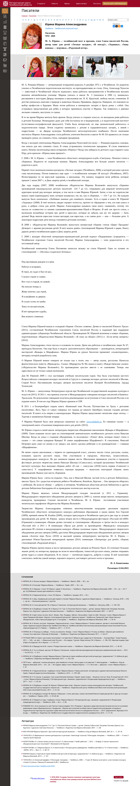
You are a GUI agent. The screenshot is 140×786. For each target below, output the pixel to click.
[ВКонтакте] (114, 26)
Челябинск (49, 28)
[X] (116, 26)
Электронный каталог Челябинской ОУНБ (39, 766)
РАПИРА (4, 101)
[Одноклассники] (119, 26)
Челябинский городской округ (66, 28)
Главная (24, 16)
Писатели (32, 16)
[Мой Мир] (122, 26)
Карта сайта (6, 76)
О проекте (41, 3)
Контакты (97, 3)
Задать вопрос (81, 3)
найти (9, 80)
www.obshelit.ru (94, 421)
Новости (55, 3)
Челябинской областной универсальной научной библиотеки (6, 90)
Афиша (67, 3)
